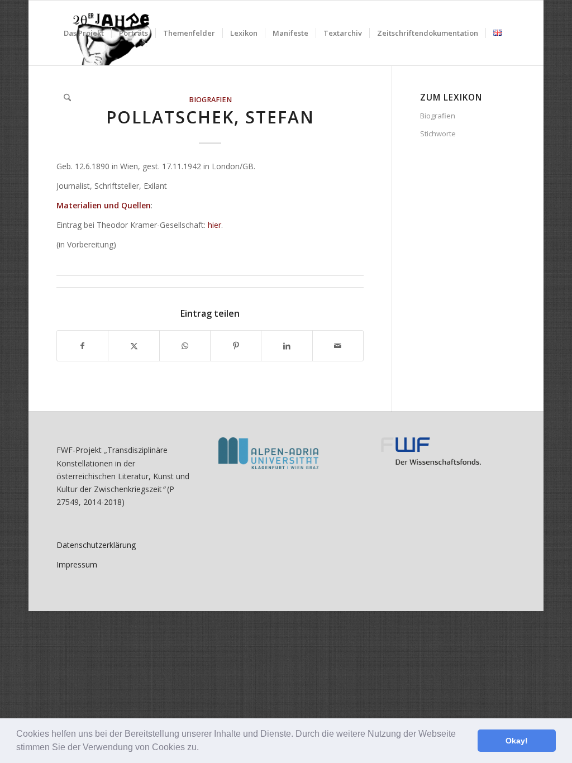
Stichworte (438, 133)
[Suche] (67, 97)
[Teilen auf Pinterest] (236, 346)
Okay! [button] (517, 740)
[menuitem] (83, 33)
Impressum (76, 564)
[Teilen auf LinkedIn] (286, 346)
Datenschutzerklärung (96, 545)
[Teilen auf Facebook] (82, 346)
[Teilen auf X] (133, 346)
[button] (202, 748)
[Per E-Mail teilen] (338, 346)
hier (214, 225)
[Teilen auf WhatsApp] (185, 346)
